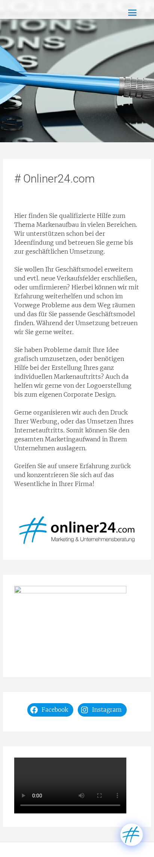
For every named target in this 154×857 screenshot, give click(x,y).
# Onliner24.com (54, 178)
